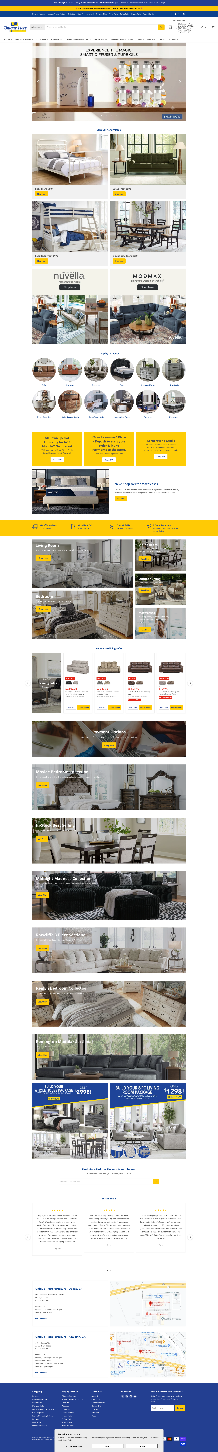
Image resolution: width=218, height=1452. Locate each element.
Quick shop (71, 709)
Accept (108, 1446)
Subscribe (95, 1414)
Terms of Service (148, 14)
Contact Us (71, 14)
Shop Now (41, 195)
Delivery (140, 39)
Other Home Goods (168, 39)
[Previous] (28, 684)
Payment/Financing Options (56, 14)
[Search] (161, 27)
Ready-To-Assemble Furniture (79, 39)
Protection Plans (101, 14)
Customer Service (98, 1404)
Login (206, 27)
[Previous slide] (38, 82)
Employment (90, 14)
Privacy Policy (113, 14)
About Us (80, 14)
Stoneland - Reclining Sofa (169, 693)
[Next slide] (179, 82)
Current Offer (97, 1407)
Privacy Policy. (67, 1440)
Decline (142, 1446)
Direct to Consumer (38, 14)
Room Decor (41, 39)
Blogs (94, 1417)
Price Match (152, 39)
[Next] (190, 684)
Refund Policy (124, 14)
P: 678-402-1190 (184, 32)
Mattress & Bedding (23, 39)
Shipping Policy (136, 14)
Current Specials (100, 39)
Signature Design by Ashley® (74, 698)
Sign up (180, 1409)
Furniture (7, 39)
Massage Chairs (57, 39)
